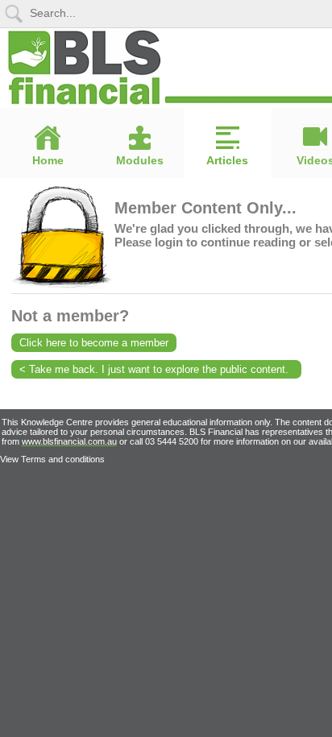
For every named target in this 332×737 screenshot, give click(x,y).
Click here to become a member (93, 343)
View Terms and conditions (52, 459)
